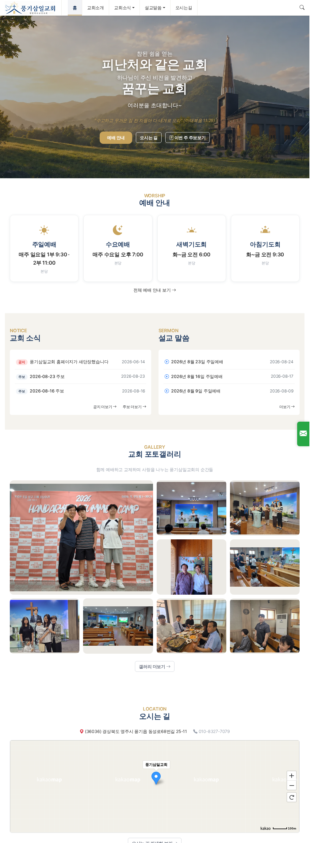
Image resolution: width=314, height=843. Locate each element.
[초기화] (291, 797)
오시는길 (183, 7)
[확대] (291, 775)
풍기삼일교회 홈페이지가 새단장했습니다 (63, 361)
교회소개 (95, 7)
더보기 (285, 406)
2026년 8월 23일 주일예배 (196, 361)
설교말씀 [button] (153, 7)
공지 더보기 (103, 406)
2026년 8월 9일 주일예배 (195, 390)
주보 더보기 (133, 406)
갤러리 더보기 (152, 666)
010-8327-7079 (214, 731)
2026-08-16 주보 (41, 390)
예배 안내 (116, 137)
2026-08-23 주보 (41, 376)
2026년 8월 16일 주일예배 (196, 376)
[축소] (291, 785)
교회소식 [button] (122, 7)
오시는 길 (149, 137)
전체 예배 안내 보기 (152, 290)
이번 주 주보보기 (190, 137)
